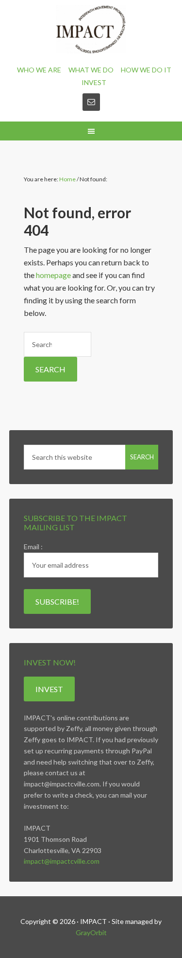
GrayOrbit (91, 932)
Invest (94, 82)
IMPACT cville (91, 29)
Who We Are (39, 70)
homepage (53, 274)
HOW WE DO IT (146, 70)
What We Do (91, 70)
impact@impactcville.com (61, 861)
